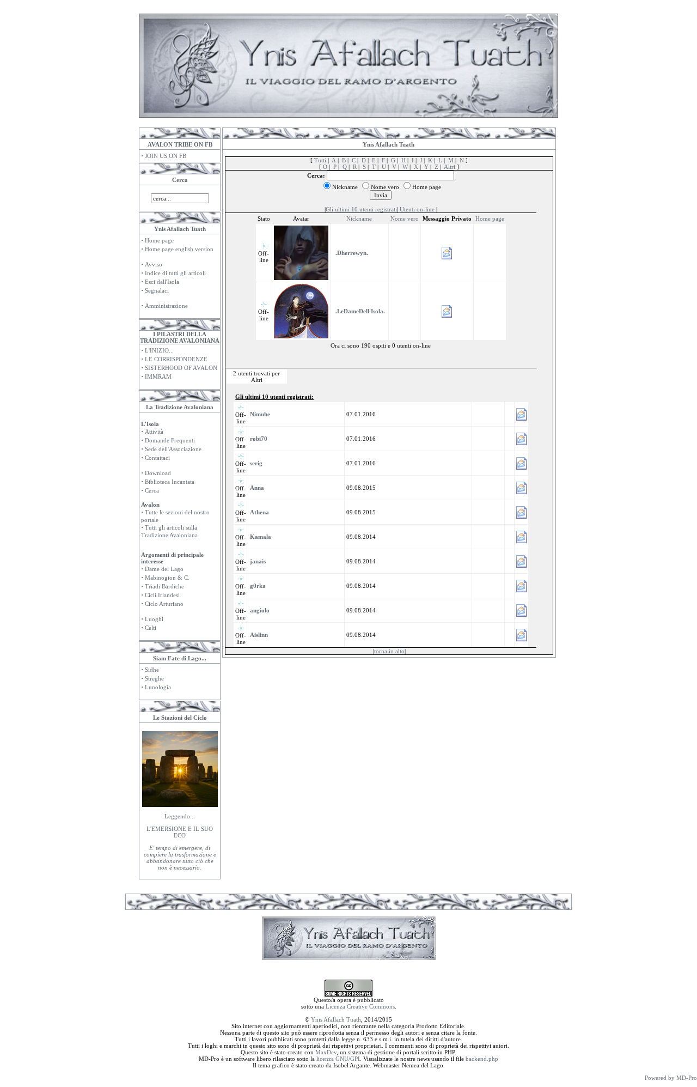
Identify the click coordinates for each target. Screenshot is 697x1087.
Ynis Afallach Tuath (336, 1019)
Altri (449, 166)
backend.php (482, 1058)
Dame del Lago (164, 569)
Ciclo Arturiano (164, 603)
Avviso (153, 264)
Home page (159, 240)
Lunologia (158, 687)
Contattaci (157, 457)
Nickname (359, 218)
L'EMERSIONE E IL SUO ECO (179, 832)
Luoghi (154, 619)
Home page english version (179, 249)
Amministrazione (166, 305)
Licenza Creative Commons (360, 1006)
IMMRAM (158, 376)
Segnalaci (157, 290)
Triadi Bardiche (164, 586)
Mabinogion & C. (167, 577)
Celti (150, 627)
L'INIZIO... (159, 350)
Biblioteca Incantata (169, 481)
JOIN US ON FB (165, 156)
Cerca (152, 490)
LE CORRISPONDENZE (176, 359)
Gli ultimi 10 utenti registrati (361, 209)
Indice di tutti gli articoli (175, 273)
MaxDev (326, 1052)
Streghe (154, 678)
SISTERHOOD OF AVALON (181, 368)
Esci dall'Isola (162, 281)
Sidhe (152, 669)
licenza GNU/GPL (339, 1058)
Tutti (320, 160)
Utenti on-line (417, 209)
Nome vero (404, 218)
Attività (154, 431)
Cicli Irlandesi (162, 595)
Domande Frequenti (170, 440)
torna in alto (389, 651)
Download (158, 473)
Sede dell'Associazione (173, 449)
